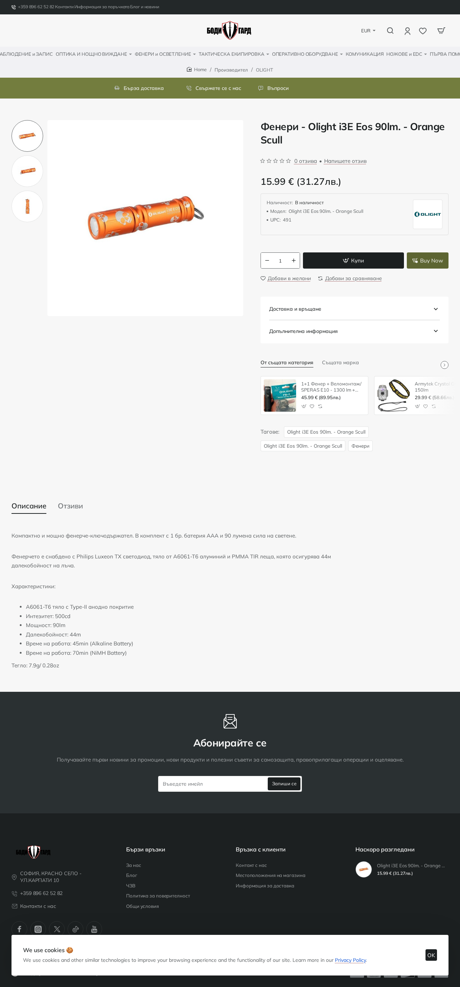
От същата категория (287, 362)
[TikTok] (75, 929)
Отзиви (70, 505)
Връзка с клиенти (261, 849)
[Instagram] (38, 929)
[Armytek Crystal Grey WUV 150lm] (393, 395)
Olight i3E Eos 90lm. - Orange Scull (326, 432)
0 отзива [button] (305, 160)
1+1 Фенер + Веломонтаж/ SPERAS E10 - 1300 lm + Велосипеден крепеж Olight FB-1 (331, 387)
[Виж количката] (441, 30)
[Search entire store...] (390, 30)
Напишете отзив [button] (345, 160)
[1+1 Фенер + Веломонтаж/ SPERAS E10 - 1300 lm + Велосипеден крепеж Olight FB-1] (280, 395)
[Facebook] (19, 929)
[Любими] (423, 30)
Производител (231, 70)
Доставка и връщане (295, 309)
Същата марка (340, 362)
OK (431, 955)
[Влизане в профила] (408, 30)
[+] (294, 260)
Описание (29, 505)
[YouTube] (94, 929)
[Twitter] (57, 929)
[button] (27, 123)
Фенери (360, 446)
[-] (267, 260)
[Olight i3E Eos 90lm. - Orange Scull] (363, 869)
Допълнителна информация (303, 331)
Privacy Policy (350, 960)
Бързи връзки (145, 849)
